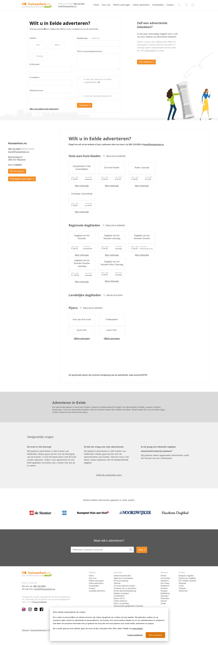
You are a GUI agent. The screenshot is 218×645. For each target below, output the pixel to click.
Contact (170, 5)
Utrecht (164, 601)
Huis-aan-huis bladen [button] (85, 156)
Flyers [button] (73, 308)
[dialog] (109, 624)
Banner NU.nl (119, 598)
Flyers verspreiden (121, 603)
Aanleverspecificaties (122, 576)
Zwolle (163, 603)
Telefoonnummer (36, 90)
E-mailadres (34, 77)
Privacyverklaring (39, 602)
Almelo (163, 576)
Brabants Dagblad (186, 576)
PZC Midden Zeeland (187, 581)
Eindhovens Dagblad (187, 578)
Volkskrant (183, 591)
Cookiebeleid (119, 596)
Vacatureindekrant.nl (38, 630)
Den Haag (165, 583)
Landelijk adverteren (97, 591)
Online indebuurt (120, 601)
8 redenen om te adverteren (125, 588)
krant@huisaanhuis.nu (67, 6)
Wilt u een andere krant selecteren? (44, 109)
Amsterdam (165, 578)
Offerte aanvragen (121, 5)
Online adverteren (141, 5)
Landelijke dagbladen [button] (85, 295)
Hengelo (164, 591)
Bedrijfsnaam (88, 38)
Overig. (39, 56)
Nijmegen (164, 596)
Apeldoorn (165, 581)
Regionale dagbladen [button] (84, 225)
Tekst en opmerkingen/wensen (89, 51)
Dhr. (38, 45)
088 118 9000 (79, 4)
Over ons (106, 5)
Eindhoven (165, 586)
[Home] (37, 5)
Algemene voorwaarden (123, 578)
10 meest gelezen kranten (124, 586)
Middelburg (165, 593)
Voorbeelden (158, 5)
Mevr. (57, 45)
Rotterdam (165, 598)
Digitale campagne (121, 593)
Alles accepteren (155, 635)
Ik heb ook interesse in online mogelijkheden (97, 80)
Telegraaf (182, 583)
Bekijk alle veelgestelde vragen (109, 475)
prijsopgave (150, 50)
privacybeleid (137, 628)
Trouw (181, 586)
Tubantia (182, 588)
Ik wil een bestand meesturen (97, 96)
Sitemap (117, 583)
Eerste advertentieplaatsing (125, 591)
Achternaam (35, 64)
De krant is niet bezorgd (39, 447)
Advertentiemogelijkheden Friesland (128, 606)
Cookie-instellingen (135, 635)
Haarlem (164, 588)
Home (96, 5)
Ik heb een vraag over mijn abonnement (104, 447)
